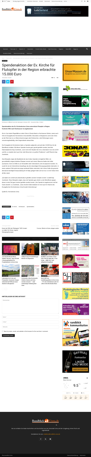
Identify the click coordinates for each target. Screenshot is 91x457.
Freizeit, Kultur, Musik (41, 49)
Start (3, 58)
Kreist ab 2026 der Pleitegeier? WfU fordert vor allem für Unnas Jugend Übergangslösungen (14, 230)
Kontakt (41, 1)
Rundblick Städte (7, 53)
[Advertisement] (45, 33)
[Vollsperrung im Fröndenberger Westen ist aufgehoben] (30, 249)
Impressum (47, 1)
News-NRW (68, 49)
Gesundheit (30, 49)
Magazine (75, 49)
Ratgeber (61, 49)
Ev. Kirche (14, 206)
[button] (87, 49)
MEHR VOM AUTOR (39, 239)
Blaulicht (21, 49)
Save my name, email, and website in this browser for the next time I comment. (26, 331)
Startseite (5, 49)
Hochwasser (22, 206)
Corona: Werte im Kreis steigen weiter (48, 228)
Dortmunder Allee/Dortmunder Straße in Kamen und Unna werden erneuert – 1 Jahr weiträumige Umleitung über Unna (30, 282)
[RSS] (84, 1)
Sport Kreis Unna (52, 49)
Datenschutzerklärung (57, 1)
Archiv (65, 1)
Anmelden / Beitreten (32, 1)
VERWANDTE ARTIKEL (22, 239)
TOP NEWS (44, 254)
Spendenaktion (30, 206)
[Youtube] (87, 1)
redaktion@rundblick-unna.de (51, 434)
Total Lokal (12, 49)
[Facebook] (82, 1)
